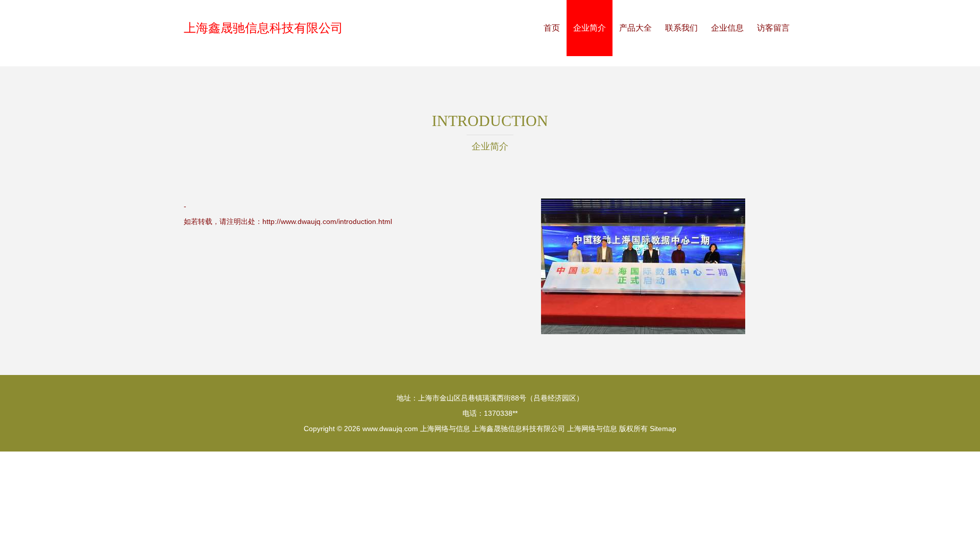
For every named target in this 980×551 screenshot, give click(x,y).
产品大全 (635, 27)
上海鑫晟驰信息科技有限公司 (263, 28)
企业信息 (727, 27)
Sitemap (663, 428)
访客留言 (773, 27)
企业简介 (589, 27)
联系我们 (681, 27)
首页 (552, 27)
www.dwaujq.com (390, 428)
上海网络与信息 (445, 428)
